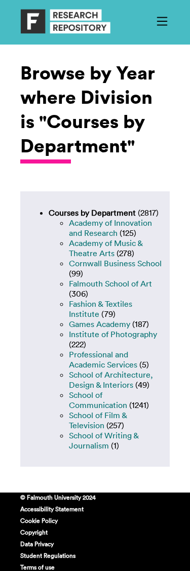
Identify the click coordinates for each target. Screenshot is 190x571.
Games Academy (99, 324)
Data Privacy (37, 543)
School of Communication (98, 400)
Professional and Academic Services (103, 359)
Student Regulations (47, 555)
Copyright (34, 532)
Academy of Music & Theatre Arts (105, 248)
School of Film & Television (98, 420)
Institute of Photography (113, 334)
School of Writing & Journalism (103, 440)
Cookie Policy (39, 520)
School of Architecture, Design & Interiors (111, 380)
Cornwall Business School (115, 263)
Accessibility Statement (52, 508)
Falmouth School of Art (110, 283)
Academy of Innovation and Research (110, 228)
